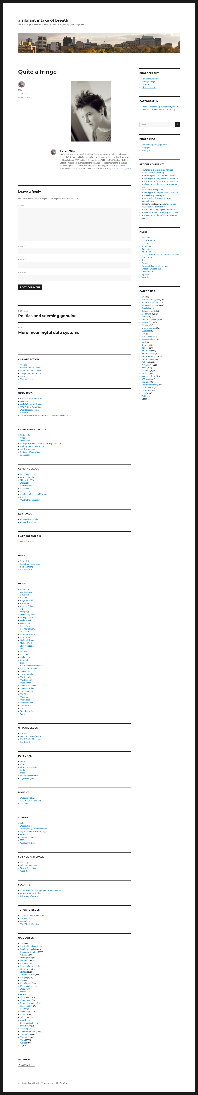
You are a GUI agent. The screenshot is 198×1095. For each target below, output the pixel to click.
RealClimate (25, 455)
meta (22, 773)
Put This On (25, 491)
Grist (22, 438)
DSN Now (24, 401)
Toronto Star (25, 705)
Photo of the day (25, 97)
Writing (23, 1043)
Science (23, 1017)
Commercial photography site (154, 145)
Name (22, 246)
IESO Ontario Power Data (30, 407)
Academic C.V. (150, 240)
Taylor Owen (25, 804)
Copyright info (148, 272)
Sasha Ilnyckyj (26, 567)
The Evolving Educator (30, 500)
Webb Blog (24, 871)
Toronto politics (27, 837)
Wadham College (27, 843)
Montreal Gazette (27, 634)
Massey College (26, 826)
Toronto (23, 1037)
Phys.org (24, 862)
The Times (24, 694)
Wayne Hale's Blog (28, 868)
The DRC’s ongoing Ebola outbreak (160, 210)
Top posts (146, 263)
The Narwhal (25, 683)
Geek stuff (24, 969)
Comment (24, 205)
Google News (26, 623)
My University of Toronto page (33, 832)
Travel (23, 1040)
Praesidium (25, 488)
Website (22, 273)
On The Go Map (27, 542)
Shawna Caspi (26, 570)
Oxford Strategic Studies (30, 893)
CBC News (24, 603)
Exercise (24, 963)
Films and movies (27, 966)
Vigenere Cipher (27, 778)
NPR (22, 649)
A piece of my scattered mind (32, 915)
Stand (22, 376)
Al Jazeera (24, 589)
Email (22, 259)
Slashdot (24, 660)
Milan (20, 90)
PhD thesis (25, 997)
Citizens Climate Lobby (30, 368)
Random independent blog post (33, 494)
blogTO (23, 598)
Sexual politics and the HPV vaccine (160, 175)
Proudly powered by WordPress (55, 1083)
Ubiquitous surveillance (155, 207)
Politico (23, 651)
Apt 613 (23, 733)
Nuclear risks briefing (154, 173)
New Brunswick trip (150, 79)
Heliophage (25, 441)
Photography (26, 1006)
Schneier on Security (29, 896)
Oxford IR (24, 834)
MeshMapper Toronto (29, 410)
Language (24, 977)
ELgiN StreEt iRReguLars (30, 739)
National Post (26, 643)
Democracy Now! (27, 615)
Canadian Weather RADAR (31, 398)
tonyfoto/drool (26, 742)
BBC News (24, 595)
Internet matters (27, 975)
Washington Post (27, 711)
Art (21, 943)
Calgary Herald (26, 600)
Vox (22, 708)
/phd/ (22, 823)
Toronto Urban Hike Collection (155, 266)
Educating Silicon (27, 474)
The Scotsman (26, 691)
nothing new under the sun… (32, 446)
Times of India (26, 703)
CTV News (24, 612)
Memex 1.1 (24, 483)
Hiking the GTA (27, 480)
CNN (22, 609)
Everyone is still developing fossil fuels (161, 212)
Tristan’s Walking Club (151, 269)
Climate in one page (28, 522)
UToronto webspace (29, 776)
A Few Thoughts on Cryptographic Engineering (40, 890)
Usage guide (147, 148)
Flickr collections (149, 87)
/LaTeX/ (23, 761)
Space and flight (27, 1023)
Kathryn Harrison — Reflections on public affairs (41, 443)
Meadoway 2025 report (155, 195)
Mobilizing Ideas (27, 798)
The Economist (26, 674)
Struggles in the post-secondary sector (162, 178)
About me (146, 238)
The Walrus (25, 700)
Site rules (146, 277)
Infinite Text (25, 918)
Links (22, 770)
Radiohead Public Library (31, 564)
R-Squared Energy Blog (30, 452)
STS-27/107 (25, 1026)
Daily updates (26, 958)
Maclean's (24, 632)
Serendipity (25, 921)
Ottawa (23, 992)
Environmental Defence (30, 371)
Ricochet (24, 654)
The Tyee (24, 697)
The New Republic (28, 686)
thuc (143, 260)
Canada (23, 955)
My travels (146, 274)
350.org (23, 365)
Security (23, 1020)
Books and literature (29, 952)
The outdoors (26, 1034)
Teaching (24, 1029)
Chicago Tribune (27, 606)
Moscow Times (26, 637)
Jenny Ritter (25, 561)
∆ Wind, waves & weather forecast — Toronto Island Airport (46, 416)
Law (22, 980)
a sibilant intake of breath (43, 20)
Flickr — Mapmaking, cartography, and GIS (160, 107)
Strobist (23, 497)
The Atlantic (25, 671)
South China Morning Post (31, 666)
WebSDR (24, 413)
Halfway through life (154, 190)
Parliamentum (26, 486)
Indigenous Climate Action (31, 373)
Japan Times (25, 626)
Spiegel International (29, 669)
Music (23, 989)
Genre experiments (28, 767)
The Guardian (26, 677)
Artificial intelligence (29, 946)
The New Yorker (27, 688)
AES (22, 764)
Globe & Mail (25, 620)
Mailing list (146, 150)
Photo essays (26, 1000)
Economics (25, 960)
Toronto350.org (27, 379)
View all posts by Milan (121, 168)
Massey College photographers (33, 829)
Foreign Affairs (26, 617)
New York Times (27, 646)
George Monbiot (27, 477)
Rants (22, 1014)
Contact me (149, 243)
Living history (170, 204)
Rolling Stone (26, 657)
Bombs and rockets (28, 949)
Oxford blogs (147, 249)
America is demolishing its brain (159, 170)
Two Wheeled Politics (29, 924)
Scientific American (28, 865)
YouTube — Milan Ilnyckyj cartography (158, 110)
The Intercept (26, 680)
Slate (22, 663)
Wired (22, 714)
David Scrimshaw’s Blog (30, 736)
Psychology (25, 1012)
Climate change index (29, 519)
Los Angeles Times (28, 629)
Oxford (23, 995)
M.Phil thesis (26, 983)
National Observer (28, 640)
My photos (146, 246)
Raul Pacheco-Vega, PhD (30, 801)
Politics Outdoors (27, 449)
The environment (27, 1031)
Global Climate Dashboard (31, 404)
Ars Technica (26, 592)
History (23, 972)
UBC (22, 840)
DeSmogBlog (26, 435)
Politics (23, 1009)
